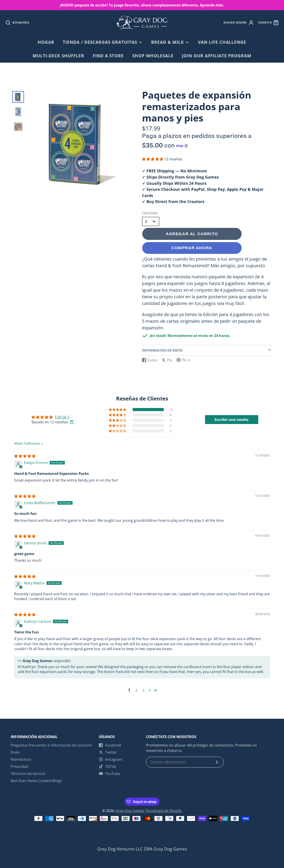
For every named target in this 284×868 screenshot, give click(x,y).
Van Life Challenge (222, 42)
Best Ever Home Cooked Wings (36, 780)
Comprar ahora (192, 247)
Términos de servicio (28, 773)
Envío (15, 752)
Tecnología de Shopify (163, 810)
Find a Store (108, 56)
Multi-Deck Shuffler (58, 56)
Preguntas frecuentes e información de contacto (51, 745)
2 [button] (136, 690)
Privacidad (19, 766)
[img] (25, 456)
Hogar (46, 42)
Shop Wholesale (152, 56)
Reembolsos (21, 759)
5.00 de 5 (62, 417)
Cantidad (150, 213)
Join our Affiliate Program (216, 56)
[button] (153, 159)
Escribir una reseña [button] (231, 419)
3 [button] (143, 690)
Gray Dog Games (130, 810)
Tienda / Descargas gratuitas (100, 42)
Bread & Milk (167, 42)
